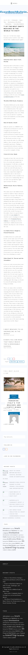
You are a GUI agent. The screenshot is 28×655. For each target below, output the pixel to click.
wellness (9, 549)
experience (21, 534)
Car (18, 530)
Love (4, 543)
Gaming (5, 539)
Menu (14, 3)
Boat (10, 530)
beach (17, 528)
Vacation (20, 548)
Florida (18, 537)
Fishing (14, 537)
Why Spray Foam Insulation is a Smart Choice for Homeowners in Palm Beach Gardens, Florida (14, 601)
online (21, 543)
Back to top (14, 651)
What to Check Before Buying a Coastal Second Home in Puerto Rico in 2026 (14, 579)
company (5, 533)
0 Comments (15, 20)
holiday (14, 539)
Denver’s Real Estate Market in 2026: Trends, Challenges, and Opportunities (12, 585)
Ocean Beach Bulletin (19, 24)
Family (5, 537)
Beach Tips (14, 396)
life (23, 541)
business (14, 530)
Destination (14, 533)
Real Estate (12, 545)
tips (4, 548)
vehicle (5, 550)
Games (22, 537)
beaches (13, 361)
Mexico (10, 543)
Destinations (8, 24)
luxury (7, 543)
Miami (13, 543)
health (9, 539)
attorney (12, 528)
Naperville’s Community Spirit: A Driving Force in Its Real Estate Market (13, 595)
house (11, 541)
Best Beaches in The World (14, 22)
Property (5, 545)
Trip (14, 547)
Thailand (22, 545)
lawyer (20, 541)
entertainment (14, 535)
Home (19, 539)
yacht (14, 550)
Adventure (6, 528)
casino (21, 530)
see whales (14, 215)
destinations (6, 534)
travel (21, 361)
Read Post (14, 413)
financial (9, 537)
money (17, 543)
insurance (15, 541)
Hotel (7, 541)
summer (18, 545)
